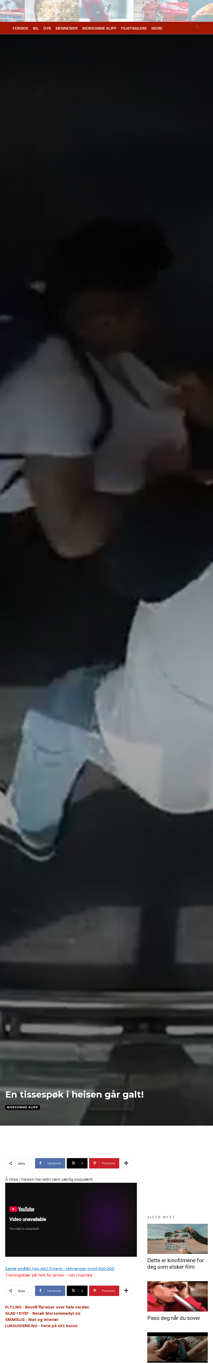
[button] (197, 27)
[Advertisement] (66, 1149)
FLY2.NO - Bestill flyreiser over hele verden (47, 1306)
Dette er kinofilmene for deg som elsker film (175, 1263)
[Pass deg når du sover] (177, 1296)
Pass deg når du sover (173, 1318)
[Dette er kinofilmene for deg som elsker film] (177, 1239)
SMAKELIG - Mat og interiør (32, 1319)
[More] (126, 1163)
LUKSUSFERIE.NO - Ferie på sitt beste (41, 1325)
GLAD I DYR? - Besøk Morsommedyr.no (43, 1313)
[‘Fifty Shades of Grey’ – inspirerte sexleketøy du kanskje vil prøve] (177, 1347)
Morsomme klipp (22, 1107)
